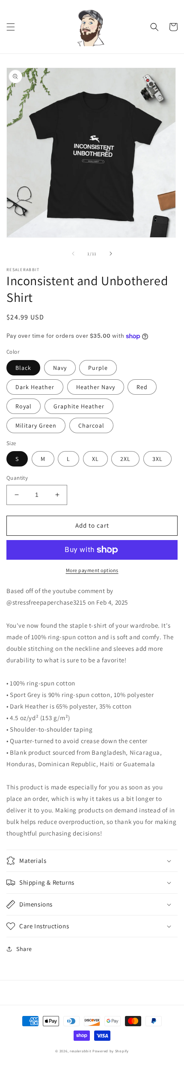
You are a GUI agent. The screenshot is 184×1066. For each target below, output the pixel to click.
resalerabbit (80, 1050)
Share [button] (24, 949)
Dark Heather (34, 387)
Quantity (17, 477)
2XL (125, 459)
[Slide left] (73, 253)
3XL (157, 459)
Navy (60, 368)
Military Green (35, 425)
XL (95, 459)
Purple (98, 368)
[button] (10, 27)
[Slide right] (110, 253)
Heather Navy (95, 387)
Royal (23, 406)
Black (23, 368)
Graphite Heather (78, 406)
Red (142, 387)
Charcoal (91, 425)
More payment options (92, 570)
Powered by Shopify (110, 1050)
